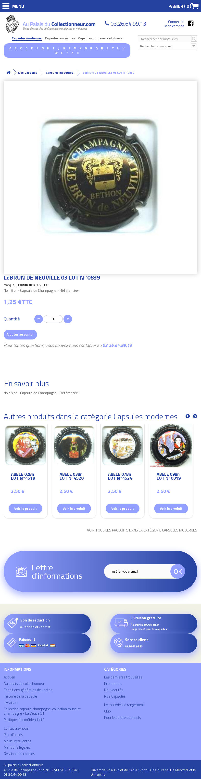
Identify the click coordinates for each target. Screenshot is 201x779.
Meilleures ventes (17, 741)
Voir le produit (25, 508)
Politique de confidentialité (24, 720)
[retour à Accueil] (8, 72)
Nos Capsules (115, 696)
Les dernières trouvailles (123, 677)
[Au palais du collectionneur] (51, 24)
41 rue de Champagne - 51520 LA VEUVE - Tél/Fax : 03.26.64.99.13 (41, 772)
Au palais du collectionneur (24, 683)
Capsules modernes (27, 38)
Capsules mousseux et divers (100, 38)
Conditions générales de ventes (28, 690)
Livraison (11, 702)
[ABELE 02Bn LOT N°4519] (25, 445)
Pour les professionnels (122, 717)
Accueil (9, 677)
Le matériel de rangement (124, 705)
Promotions (113, 683)
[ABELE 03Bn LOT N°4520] (74, 445)
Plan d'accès (13, 734)
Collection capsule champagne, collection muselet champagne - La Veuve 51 (42, 711)
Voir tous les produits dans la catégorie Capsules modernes (142, 530)
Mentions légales (17, 747)
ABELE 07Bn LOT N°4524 (120, 476)
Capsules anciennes (60, 38)
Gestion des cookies (19, 753)
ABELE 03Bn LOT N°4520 (72, 476)
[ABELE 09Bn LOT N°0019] (171, 445)
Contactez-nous (16, 728)
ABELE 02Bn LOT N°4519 (23, 476)
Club (107, 711)
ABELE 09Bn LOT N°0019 (169, 476)
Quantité (12, 319)
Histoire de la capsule (20, 696)
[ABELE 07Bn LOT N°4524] (122, 445)
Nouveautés (113, 690)
